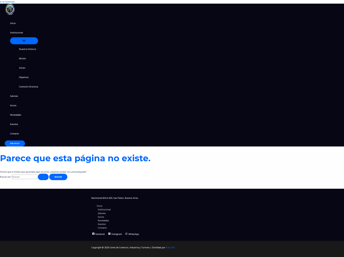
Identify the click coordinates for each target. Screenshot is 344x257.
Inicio (13, 23)
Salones (14, 96)
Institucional (16, 32)
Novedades (15, 114)
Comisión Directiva (28, 86)
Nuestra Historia (27, 49)
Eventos (14, 124)
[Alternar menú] (24, 40)
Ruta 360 (170, 247)
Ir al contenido (7, 1)
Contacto (14, 133)
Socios (13, 105)
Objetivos (24, 77)
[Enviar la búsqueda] (43, 177)
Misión (22, 58)
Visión (22, 67)
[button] (24, 32)
